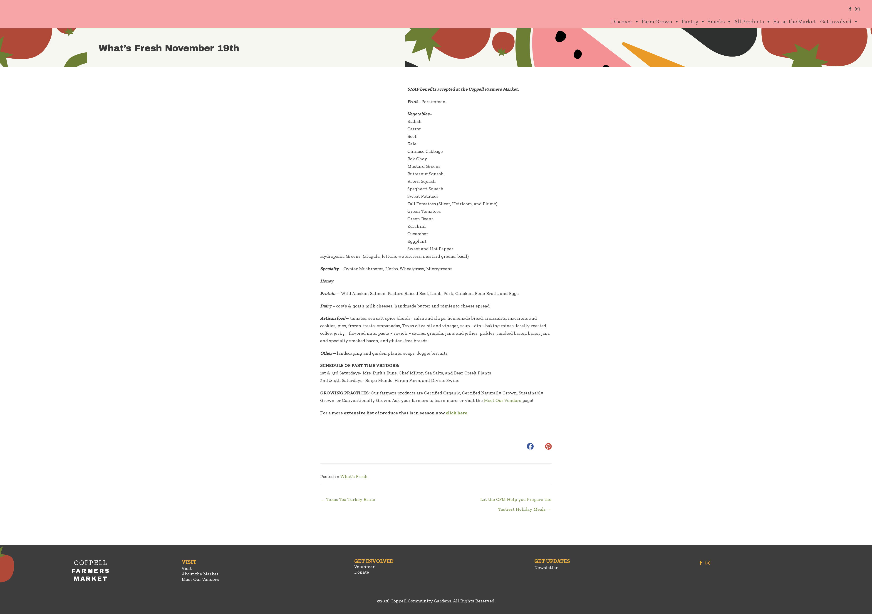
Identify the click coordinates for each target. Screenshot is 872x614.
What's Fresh (354, 476)
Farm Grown (657, 21)
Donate (361, 572)
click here (456, 413)
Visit (187, 568)
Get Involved (836, 21)
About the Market (200, 574)
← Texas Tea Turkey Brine (348, 499)
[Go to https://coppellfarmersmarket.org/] (91, 575)
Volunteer (364, 566)
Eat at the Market (794, 21)
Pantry (690, 21)
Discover (621, 21)
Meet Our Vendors (502, 400)
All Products (749, 21)
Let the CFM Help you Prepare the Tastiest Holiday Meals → (515, 501)
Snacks (716, 21)
